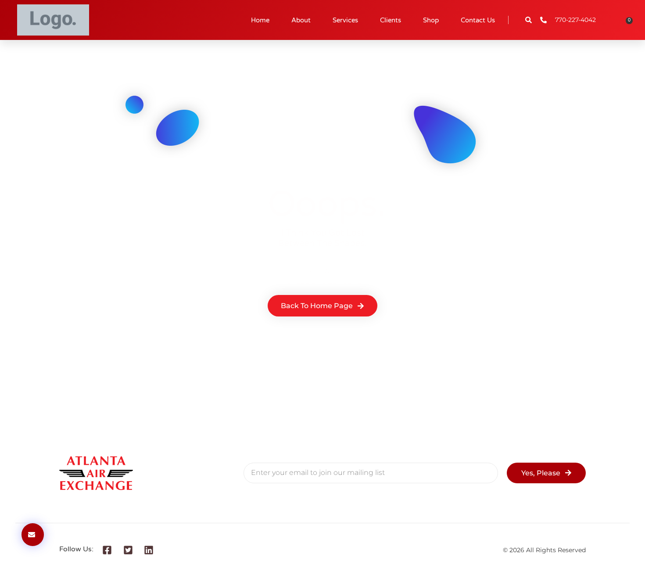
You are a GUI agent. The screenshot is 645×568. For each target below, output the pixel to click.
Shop (431, 20)
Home (260, 20)
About (301, 20)
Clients (390, 20)
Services (345, 20)
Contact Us (478, 20)
